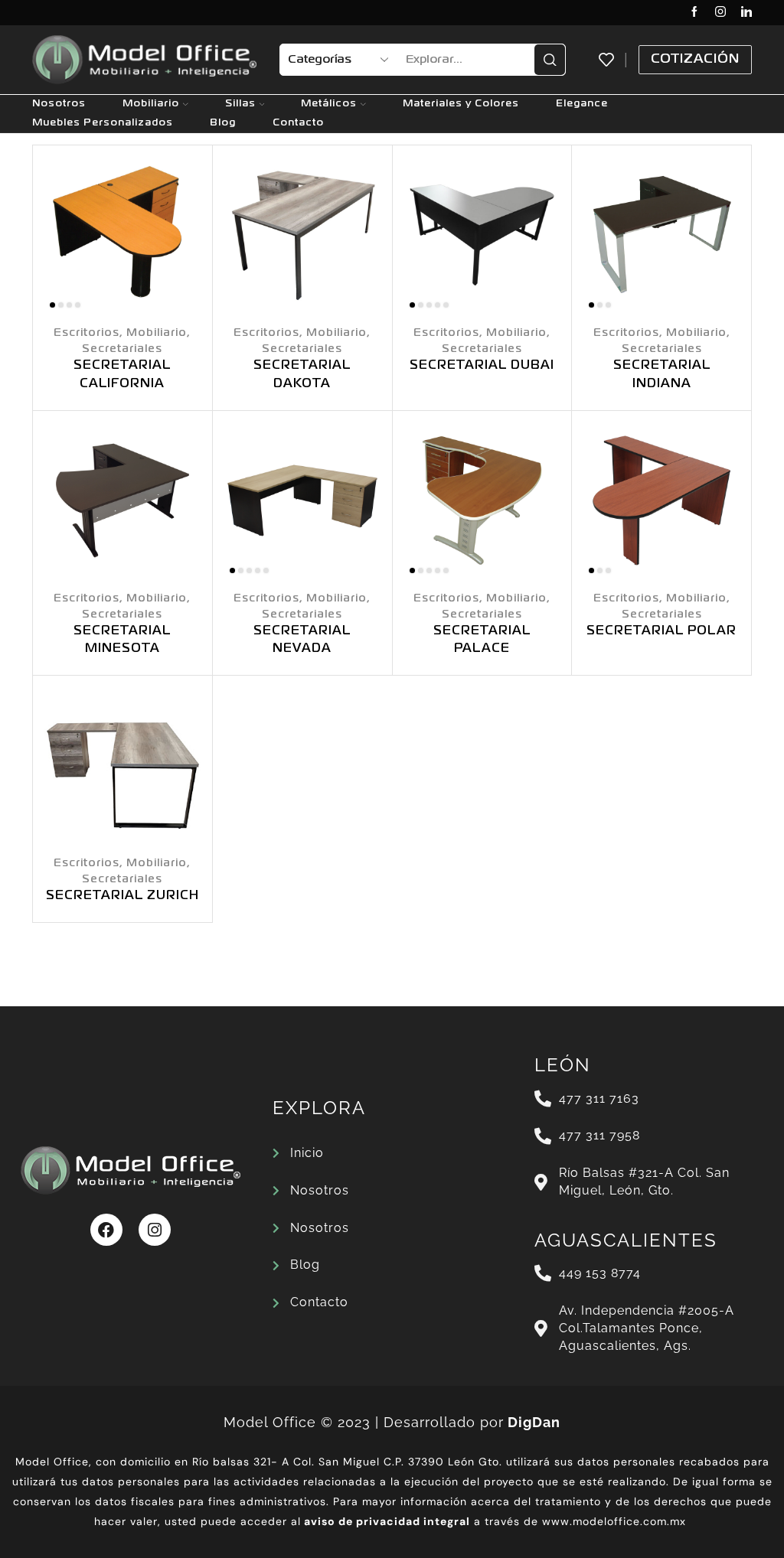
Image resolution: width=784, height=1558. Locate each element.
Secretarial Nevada (302, 640)
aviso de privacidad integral (387, 1521)
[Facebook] (694, 12)
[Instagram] (720, 12)
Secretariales (122, 349)
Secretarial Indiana (661, 375)
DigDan (534, 1422)
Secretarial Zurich (122, 896)
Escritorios (86, 332)
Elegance (582, 103)
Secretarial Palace (482, 640)
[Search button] (549, 59)
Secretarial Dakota (302, 375)
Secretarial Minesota (122, 640)
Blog (223, 123)
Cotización (695, 59)
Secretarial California (122, 375)
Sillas (240, 103)
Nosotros (59, 103)
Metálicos (329, 103)
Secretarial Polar (661, 631)
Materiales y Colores (461, 103)
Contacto (298, 123)
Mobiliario (150, 103)
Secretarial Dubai (482, 365)
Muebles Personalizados (102, 123)
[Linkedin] (746, 12)
